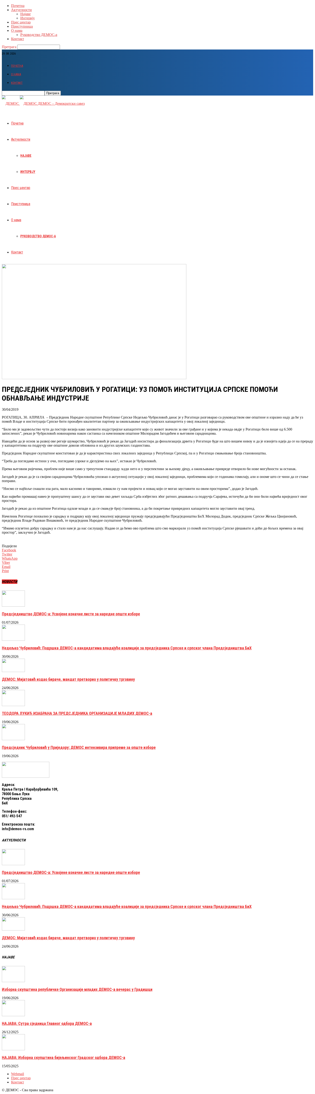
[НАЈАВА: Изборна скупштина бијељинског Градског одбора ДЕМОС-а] (13, 1049)
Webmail (17, 1074)
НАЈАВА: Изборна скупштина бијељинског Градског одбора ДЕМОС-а (63, 1057)
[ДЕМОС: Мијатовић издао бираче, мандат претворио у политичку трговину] (13, 671)
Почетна (17, 6)
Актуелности (21, 10)
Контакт (17, 39)
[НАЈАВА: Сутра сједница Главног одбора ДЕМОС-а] (13, 1015)
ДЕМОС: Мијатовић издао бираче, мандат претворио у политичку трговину (68, 679)
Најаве (25, 14)
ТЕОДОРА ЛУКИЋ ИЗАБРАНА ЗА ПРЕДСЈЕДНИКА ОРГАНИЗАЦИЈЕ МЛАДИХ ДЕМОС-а (77, 713)
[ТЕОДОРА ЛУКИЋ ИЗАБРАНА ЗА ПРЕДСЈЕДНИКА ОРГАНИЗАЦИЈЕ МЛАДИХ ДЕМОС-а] (13, 705)
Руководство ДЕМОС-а (38, 35)
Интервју (27, 18)
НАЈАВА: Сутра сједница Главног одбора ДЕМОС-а (47, 1023)
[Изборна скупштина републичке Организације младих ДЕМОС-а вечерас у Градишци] (13, 981)
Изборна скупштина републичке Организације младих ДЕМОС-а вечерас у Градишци (77, 989)
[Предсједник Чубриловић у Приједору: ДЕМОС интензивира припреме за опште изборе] (13, 739)
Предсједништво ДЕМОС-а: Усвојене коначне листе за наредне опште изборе (71, 613)
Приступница (22, 26)
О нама (16, 30)
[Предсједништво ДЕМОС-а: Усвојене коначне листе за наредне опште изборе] (13, 605)
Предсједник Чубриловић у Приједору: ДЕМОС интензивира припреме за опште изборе (79, 747)
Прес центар (21, 22)
